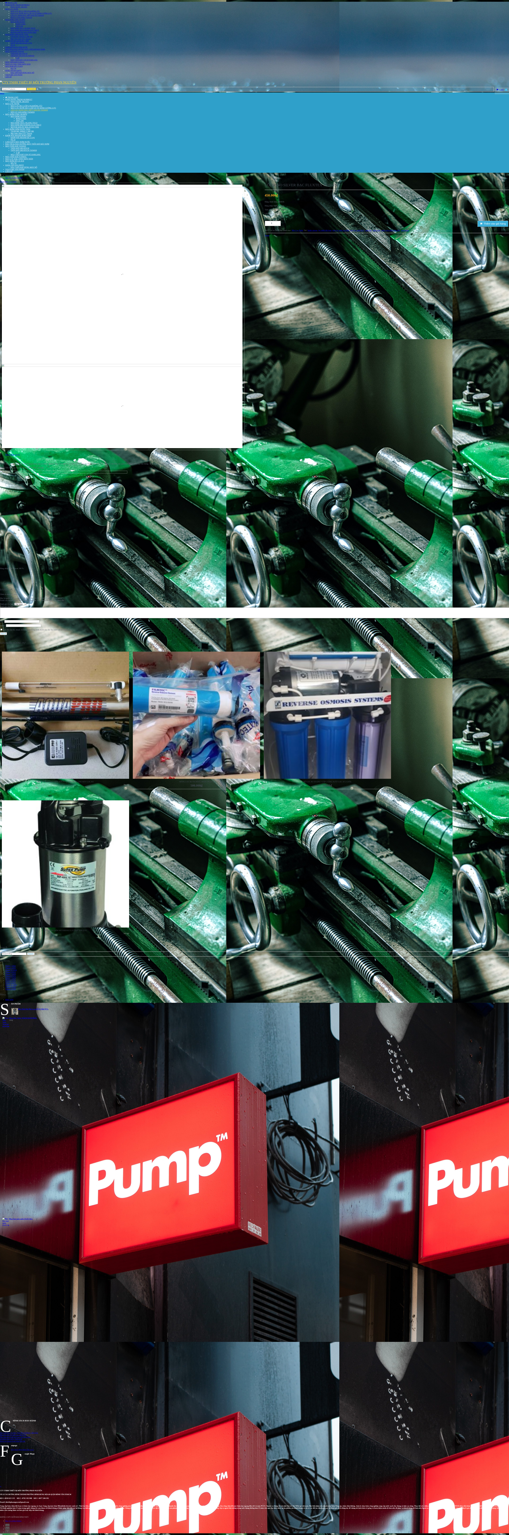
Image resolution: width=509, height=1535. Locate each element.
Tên (2, 621)
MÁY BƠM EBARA (18, 22)
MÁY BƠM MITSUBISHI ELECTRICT (25, 30)
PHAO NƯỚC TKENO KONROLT (17, 5)
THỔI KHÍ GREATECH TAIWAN (22, 56)
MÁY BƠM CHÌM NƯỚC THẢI (16, 35)
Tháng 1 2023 (10, 979)
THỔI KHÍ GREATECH (19, 54)
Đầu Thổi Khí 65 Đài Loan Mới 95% (13, 1435)
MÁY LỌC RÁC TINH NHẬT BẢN (17, 64)
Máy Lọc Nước (297, 230)
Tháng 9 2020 (10, 987)
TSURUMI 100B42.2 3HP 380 (21, 37)
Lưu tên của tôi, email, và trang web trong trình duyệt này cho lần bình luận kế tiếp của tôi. (37, 630)
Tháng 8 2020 (10, 989)
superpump (405, 230)
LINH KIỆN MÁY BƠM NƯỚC (16, 47)
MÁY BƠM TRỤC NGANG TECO (23, 28)
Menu (2, 93)
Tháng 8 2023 (10, 972)
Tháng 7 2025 (10, 966)
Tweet (267, 235)
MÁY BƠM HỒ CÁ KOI (14, 66)
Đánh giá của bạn (7, 604)
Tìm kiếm (31, 89)
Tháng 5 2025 (10, 968)
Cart (503, 90)
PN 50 (13, 45)
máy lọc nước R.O (357, 230)
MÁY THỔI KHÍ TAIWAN (14, 51)
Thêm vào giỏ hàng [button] (254, 792)
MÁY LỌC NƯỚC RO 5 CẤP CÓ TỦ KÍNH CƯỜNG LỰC (31, 13)
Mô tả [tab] (7, 455)
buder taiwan (312, 230)
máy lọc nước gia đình (340, 230)
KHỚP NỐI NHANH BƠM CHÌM (17, 41)
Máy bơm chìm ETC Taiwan (21, 39)
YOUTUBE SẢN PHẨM (13, 75)
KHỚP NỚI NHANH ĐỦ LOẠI (21, 43)
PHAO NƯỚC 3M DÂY (19, 7)
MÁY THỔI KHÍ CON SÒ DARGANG (24, 60)
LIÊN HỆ (8, 77)
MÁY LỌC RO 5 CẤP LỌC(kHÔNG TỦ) (25, 11)
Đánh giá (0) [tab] (15, 455)
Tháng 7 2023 (10, 974)
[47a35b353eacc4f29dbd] (122, 274)
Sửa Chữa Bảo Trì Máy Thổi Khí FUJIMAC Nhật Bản (19, 1433)
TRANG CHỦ (12, 3)
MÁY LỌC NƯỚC (11, 9)
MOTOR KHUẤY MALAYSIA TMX (23, 32)
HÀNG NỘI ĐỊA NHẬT (13, 71)
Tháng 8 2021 (10, 983)
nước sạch (376, 230)
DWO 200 (19, 26)
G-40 (17, 58)
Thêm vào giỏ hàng (495, 223)
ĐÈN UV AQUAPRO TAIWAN (21, 18)
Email (3, 626)
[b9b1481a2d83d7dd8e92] (122, 406)
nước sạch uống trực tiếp (390, 230)
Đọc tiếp (126, 785)
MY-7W (13, 68)
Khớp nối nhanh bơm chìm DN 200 (12, 1441)
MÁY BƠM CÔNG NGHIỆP (15, 20)
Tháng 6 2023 (10, 976)
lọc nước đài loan (324, 230)
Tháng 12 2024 (11, 970)
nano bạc (368, 230)
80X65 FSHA (20, 24)
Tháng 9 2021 (10, 981)
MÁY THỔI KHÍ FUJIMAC (15, 62)
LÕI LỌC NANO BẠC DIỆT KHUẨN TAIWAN (27, 15)
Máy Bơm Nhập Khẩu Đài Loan (22, 1450)
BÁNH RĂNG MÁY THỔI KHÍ (11, 1439)
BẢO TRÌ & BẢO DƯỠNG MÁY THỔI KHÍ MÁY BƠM (25, 49)
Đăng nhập (9, 1000)
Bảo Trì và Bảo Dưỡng (14, 178)
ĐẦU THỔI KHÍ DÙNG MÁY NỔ (22, 73)
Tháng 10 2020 (11, 985)
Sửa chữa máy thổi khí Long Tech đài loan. (15, 1437)
